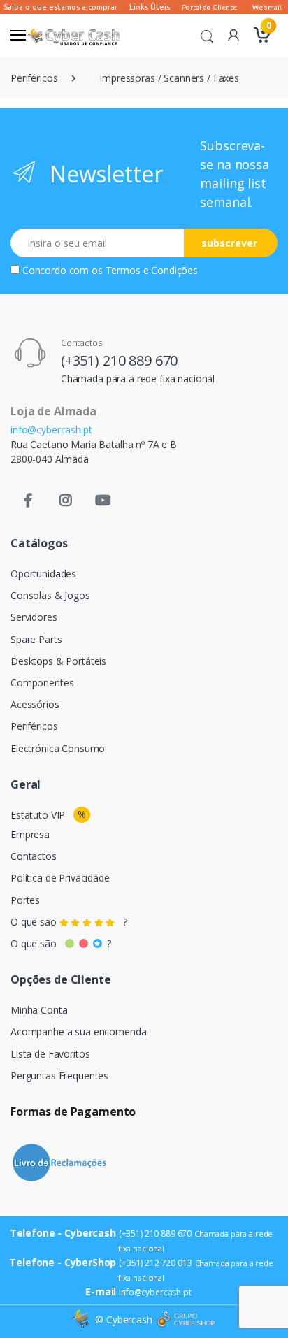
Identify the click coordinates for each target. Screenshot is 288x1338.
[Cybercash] (81, 1319)
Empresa (30, 834)
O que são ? (68, 921)
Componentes (41, 682)
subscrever (229, 243)
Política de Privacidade (60, 877)
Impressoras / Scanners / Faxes (169, 78)
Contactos (33, 856)
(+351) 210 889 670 (119, 360)
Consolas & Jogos (50, 595)
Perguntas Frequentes (59, 1075)
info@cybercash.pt (51, 429)
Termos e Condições (152, 270)
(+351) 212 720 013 (155, 1263)
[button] (207, 34)
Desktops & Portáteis (58, 661)
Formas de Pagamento (73, 1111)
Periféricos (33, 78)
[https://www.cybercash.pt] (73, 36)
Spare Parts (36, 639)
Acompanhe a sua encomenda (78, 1031)
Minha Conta (38, 1009)
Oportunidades (43, 573)
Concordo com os (110, 270)
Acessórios (34, 704)
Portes (25, 900)
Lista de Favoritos (49, 1053)
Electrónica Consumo (57, 748)
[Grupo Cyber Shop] (186, 1320)
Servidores (33, 617)
